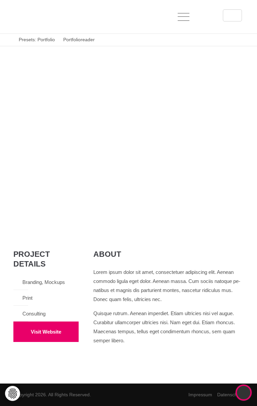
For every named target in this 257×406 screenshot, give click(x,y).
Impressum (200, 394)
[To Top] (244, 393)
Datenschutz (230, 394)
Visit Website (46, 332)
